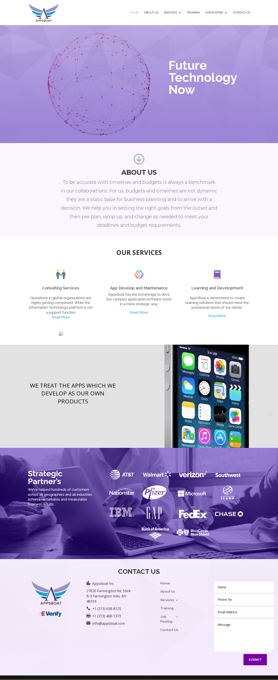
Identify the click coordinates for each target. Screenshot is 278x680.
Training (193, 12)
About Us (151, 12)
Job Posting (214, 12)
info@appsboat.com (108, 623)
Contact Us (241, 12)
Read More (61, 317)
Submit (255, 659)
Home (134, 12)
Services (170, 12)
